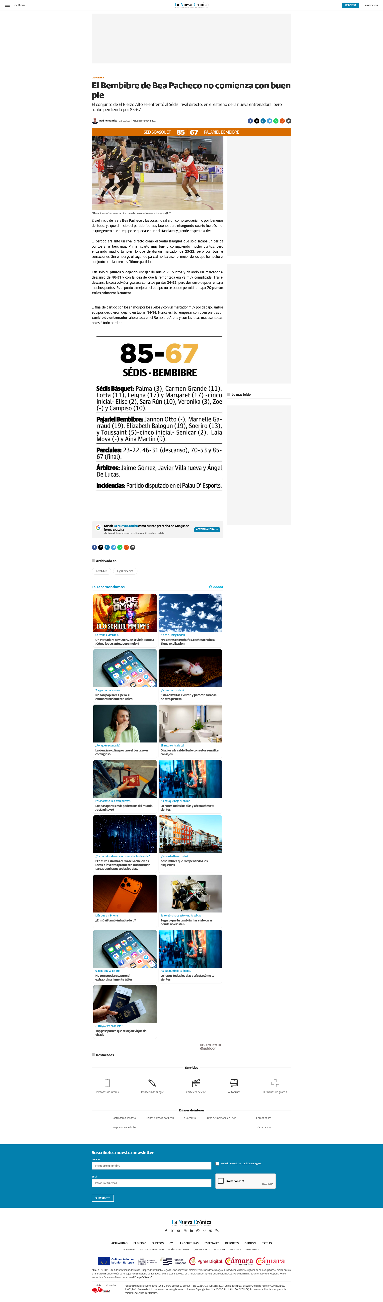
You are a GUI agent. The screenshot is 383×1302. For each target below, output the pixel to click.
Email (95, 1177)
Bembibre (101, 571)
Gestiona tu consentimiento (245, 1250)
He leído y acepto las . (241, 1164)
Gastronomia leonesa (124, 1118)
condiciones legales (252, 1164)
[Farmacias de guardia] (275, 1085)
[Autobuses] (234, 1085)
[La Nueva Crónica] (191, 1225)
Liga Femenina (125, 571)
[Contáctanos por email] (210, 1231)
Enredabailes (263, 1118)
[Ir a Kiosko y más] (204, 1231)
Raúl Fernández (108, 121)
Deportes (98, 78)
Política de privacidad (152, 1250)
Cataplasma (264, 1127)
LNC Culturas (189, 1243)
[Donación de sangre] (152, 1085)
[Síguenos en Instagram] (185, 1231)
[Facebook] (250, 121)
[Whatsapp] (275, 121)
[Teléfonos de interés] (107, 1085)
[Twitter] (256, 121)
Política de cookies (178, 1250)
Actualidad (119, 1243)
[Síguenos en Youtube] (179, 1231)
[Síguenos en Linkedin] (191, 1231)
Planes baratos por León (160, 1118)
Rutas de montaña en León (221, 1118)
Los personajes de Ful (124, 1127)
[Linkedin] (263, 121)
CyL (172, 1243)
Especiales (211, 1243)
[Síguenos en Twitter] (172, 1231)
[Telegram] (269, 121)
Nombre (96, 1159)
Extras (267, 1243)
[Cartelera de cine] (196, 1085)
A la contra (190, 1118)
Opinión (250, 1243)
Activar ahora (205, 529)
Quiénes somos (201, 1250)
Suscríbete (102, 1198)
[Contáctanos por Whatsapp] (198, 1231)
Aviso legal (129, 1250)
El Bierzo (139, 1243)
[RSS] (217, 1231)
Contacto (219, 1250)
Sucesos (158, 1243)
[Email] (288, 121)
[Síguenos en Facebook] (166, 1231)
